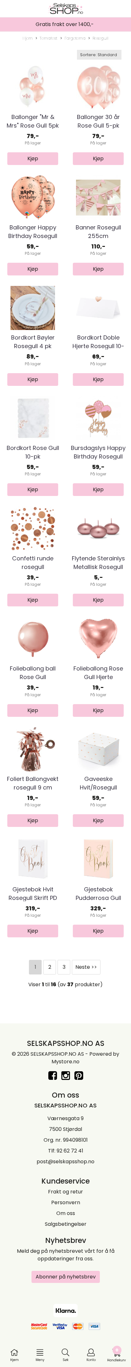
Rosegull (100, 38)
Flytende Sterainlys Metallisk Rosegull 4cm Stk (98, 566)
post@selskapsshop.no (65, 1161)
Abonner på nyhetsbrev (66, 1276)
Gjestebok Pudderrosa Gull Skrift (98, 897)
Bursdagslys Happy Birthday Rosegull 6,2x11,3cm (98, 456)
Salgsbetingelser (65, 1224)
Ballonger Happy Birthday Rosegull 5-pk (32, 235)
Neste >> (86, 967)
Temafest (48, 38)
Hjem (28, 38)
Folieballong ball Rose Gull (33, 672)
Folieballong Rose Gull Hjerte (98, 672)
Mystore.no (65, 1061)
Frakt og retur (65, 1191)
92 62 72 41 (70, 1150)
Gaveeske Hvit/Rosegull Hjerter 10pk (98, 787)
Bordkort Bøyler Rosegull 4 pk (33, 341)
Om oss (65, 1213)
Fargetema (75, 38)
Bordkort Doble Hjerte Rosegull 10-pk (98, 346)
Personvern (65, 1202)
